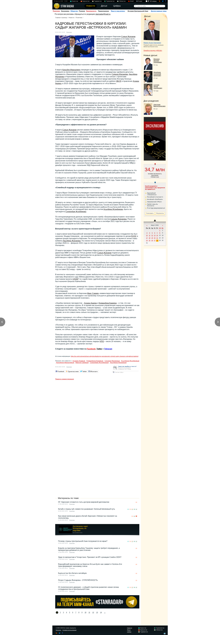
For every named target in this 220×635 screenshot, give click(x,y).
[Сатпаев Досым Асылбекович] (148, 95)
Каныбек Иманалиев (71, 70)
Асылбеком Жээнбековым (130, 361)
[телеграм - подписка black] (97, 608)
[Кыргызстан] (75, 31)
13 (97, 612)
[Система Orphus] (125, 373)
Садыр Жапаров (128, 37)
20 (154, 238)
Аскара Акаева (90, 303)
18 (149, 238)
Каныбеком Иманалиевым (65, 362)
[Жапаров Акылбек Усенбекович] (148, 69)
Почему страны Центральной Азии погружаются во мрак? (82, 541)
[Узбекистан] (136, 509)
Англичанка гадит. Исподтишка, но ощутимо (80, 528)
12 (93, 612)
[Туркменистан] (134, 509)
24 (147, 240)
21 (157, 238)
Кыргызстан (86, 1)
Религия (82, 11)
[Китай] (136, 516)
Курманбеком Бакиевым (95, 361)
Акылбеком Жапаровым (118, 362)
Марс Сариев (93, 293)
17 (147, 238)
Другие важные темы (158, 11)
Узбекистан (122, 1)
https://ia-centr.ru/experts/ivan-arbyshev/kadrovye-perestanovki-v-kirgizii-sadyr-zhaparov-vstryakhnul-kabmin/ (104, 356)
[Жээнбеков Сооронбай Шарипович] (148, 82)
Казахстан (75, 1)
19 (152, 238)
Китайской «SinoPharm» (155, 199)
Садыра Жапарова (120, 74)
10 (85, 612)
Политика (56, 11)
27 (154, 240)
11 (89, 612)
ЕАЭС (134, 236)
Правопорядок (103, 11)
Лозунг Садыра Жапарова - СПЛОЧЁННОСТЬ (78, 580)
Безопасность (91, 11)
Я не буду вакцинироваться (156, 208)
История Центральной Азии (138, 11)
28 (157, 240)
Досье (129, 630)
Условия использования (69, 630)
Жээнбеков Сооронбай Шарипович (157, 73)
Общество (74, 11)
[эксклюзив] (155, 160)
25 (149, 240)
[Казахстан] (128, 509)
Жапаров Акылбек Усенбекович (158, 60)
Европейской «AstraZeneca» (152, 193)
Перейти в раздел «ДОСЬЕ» (153, 50)
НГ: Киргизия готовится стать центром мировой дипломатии (83, 502)
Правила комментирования (64, 379)
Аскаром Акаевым (79, 361)
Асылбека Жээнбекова (113, 209)
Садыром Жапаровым (112, 361)
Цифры (129, 631)
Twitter (99, 349)
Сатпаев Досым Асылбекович (158, 86)
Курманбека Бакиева (108, 303)
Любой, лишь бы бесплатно (152, 205)
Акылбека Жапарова (72, 241)
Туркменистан (110, 1)
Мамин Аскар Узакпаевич (152, 43)
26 (152, 240)
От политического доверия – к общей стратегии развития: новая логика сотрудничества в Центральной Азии (88, 588)
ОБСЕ (118, 81)
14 (101, 612)
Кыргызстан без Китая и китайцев (72, 573)
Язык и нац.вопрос (118, 11)
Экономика (65, 11)
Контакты (58, 630)
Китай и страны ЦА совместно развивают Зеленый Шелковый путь (86, 509)
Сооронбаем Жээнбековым (99, 362)
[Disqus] (97, 409)
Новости (71, 17)
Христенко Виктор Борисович (159, 105)
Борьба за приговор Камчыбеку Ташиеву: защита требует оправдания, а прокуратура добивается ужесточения (89, 549)
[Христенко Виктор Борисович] (148, 114)
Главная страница (61, 17)
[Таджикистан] (132, 509)
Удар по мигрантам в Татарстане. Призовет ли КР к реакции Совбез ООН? (89, 557)
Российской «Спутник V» (155, 197)
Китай (131, 1)
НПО (102, 341)
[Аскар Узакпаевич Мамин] (152, 29)
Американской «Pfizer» (154, 202)
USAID (75, 279)
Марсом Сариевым (82, 362)
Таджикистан (98, 1)
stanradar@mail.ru (102, 14)
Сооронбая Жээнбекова (76, 212)
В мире (140, 1)
